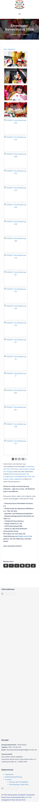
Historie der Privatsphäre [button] (18, 782)
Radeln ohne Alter (25, 536)
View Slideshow (9, 49)
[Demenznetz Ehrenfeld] (19, 4)
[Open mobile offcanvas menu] (20, 14)
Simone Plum (16, 34)
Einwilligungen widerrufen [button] (19, 784)
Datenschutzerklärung (13, 777)
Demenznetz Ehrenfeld (16, 795)
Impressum (9, 774)
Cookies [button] (8, 779)
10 (23, 459)
